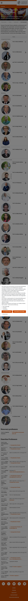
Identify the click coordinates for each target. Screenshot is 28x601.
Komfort (5, 307)
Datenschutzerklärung (13, 304)
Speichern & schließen (19, 311)
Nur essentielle (6, 306)
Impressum (5, 314)
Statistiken (5, 309)
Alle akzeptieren (7, 311)
